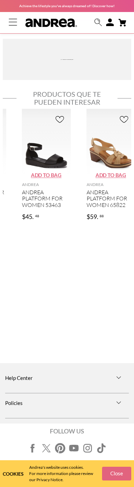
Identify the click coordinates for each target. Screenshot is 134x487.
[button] (98, 23)
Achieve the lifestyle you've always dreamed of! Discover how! (67, 6)
